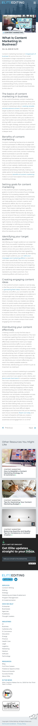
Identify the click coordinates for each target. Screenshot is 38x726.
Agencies (5, 611)
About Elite (6, 676)
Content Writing (8, 588)
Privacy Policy (21, 724)
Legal (4, 644)
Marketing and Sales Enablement (14, 595)
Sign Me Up (32, 563)
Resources (6, 661)
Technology (6, 656)
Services (5, 585)
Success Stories (7, 674)
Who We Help (7, 604)
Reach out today (25, 413)
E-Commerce (7, 631)
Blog (3, 664)
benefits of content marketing (23, 174)
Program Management (10, 598)
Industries (6, 621)
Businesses (6, 609)
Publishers (6, 614)
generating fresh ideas (12, 289)
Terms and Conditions (9, 724)
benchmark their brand (10, 378)
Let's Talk (8, 579)
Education (5, 634)
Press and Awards (8, 671)
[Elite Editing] (13, 3)
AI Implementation (9, 600)
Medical (5, 651)
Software (5, 654)
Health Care (6, 641)
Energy (4, 636)
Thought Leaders (8, 616)
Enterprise (6, 606)
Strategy (5, 593)
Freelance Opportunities (10, 669)
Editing (4, 590)
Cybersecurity (7, 629)
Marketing (5, 649)
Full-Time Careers (8, 666)
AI (3, 624)
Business (5, 626)
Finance (5, 639)
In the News (7, 680)
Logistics (5, 646)
